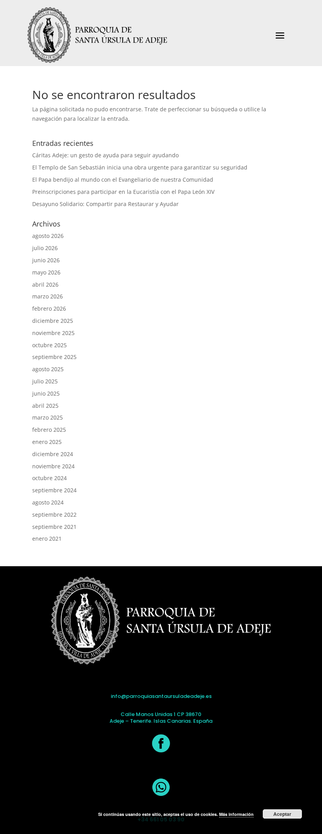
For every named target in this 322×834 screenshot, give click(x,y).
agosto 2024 (48, 502)
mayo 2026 (46, 272)
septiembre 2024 (54, 490)
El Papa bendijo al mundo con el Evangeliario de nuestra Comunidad (122, 179)
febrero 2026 (49, 308)
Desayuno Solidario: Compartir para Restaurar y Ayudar (105, 204)
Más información (236, 814)
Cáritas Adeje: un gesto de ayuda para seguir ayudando (105, 155)
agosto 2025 (48, 369)
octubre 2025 (49, 345)
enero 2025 (47, 442)
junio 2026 (46, 260)
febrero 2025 (49, 429)
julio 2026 (45, 248)
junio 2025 (46, 393)
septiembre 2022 (54, 514)
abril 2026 (45, 284)
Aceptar (282, 813)
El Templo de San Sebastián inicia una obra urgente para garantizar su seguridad (139, 167)
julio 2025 (45, 381)
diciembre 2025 (52, 320)
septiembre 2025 (54, 357)
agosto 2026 (48, 235)
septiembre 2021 (54, 526)
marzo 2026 (47, 296)
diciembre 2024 (52, 454)
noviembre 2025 (53, 333)
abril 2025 (45, 405)
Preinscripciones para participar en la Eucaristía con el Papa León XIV (123, 191)
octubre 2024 (49, 478)
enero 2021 (47, 538)
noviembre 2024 (53, 466)
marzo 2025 (47, 417)
